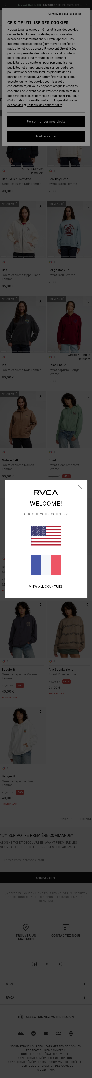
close (80, 487)
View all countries (46, 586)
